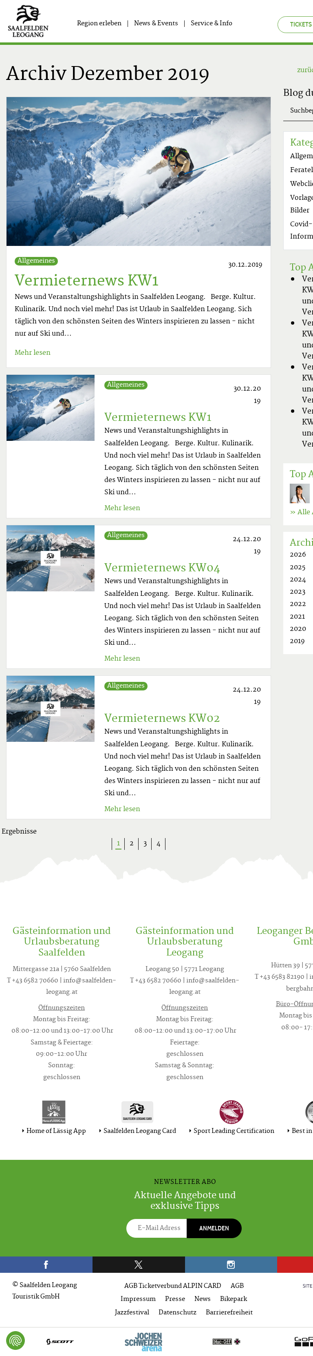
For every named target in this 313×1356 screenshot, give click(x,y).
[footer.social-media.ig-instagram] (231, 1264)
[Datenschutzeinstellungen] (15, 1340)
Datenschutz (177, 1313)
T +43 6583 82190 (279, 977)
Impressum (138, 1299)
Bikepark (233, 1299)
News (202, 1299)
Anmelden (214, 1228)
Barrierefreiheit (229, 1313)
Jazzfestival (132, 1313)
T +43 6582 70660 (32, 981)
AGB (237, 1286)
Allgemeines (36, 261)
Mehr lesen (33, 353)
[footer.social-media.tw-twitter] (139, 1264)
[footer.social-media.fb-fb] (46, 1264)
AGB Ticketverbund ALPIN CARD (172, 1286)
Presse (175, 1299)
